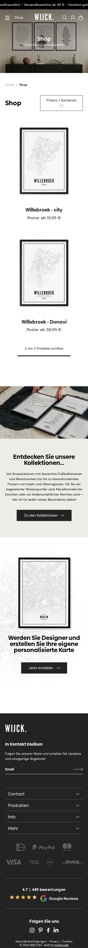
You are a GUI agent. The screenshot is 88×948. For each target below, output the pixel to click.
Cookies (67, 941)
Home (9, 85)
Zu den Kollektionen (40, 515)
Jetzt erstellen (41, 667)
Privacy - (55, 941)
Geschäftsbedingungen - (32, 941)
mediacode (61, 945)
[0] (81, 18)
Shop (19, 17)
